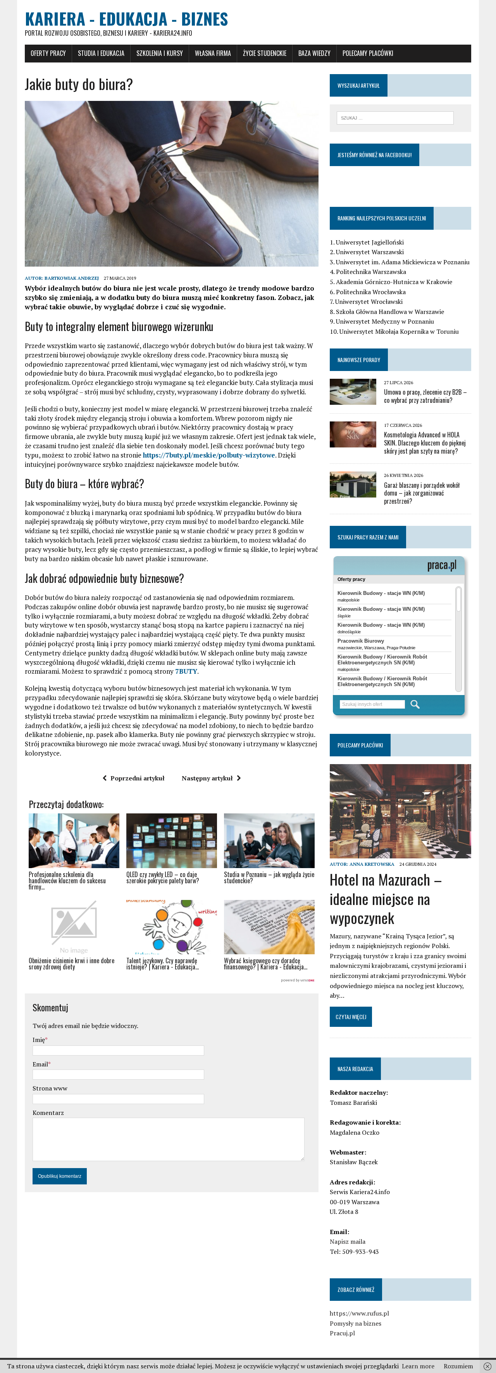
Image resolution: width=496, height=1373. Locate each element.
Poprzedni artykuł (137, 778)
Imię (39, 1039)
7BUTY (186, 671)
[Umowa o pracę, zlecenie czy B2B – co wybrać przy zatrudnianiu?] (353, 399)
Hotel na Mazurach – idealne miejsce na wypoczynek (386, 898)
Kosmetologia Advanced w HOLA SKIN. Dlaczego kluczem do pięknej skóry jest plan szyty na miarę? (425, 443)
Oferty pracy (48, 53)
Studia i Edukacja (101, 53)
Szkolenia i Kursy (159, 53)
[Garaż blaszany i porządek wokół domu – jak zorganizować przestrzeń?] (353, 492)
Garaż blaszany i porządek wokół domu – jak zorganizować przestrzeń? (422, 493)
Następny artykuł (207, 778)
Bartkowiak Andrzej (72, 278)
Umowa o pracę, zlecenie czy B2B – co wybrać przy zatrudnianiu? (425, 396)
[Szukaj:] (395, 117)
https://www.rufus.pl (359, 1313)
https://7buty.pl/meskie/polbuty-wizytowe (209, 455)
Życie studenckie (264, 53)
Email (40, 1064)
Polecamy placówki (368, 53)
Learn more (418, 1366)
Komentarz (48, 1112)
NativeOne (171, 980)
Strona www (50, 1088)
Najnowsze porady (359, 359)
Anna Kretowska (372, 864)
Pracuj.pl (342, 1333)
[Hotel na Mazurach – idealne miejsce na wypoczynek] (400, 853)
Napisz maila (347, 1241)
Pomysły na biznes (355, 1323)
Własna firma (213, 53)
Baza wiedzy (314, 53)
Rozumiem (458, 1366)
